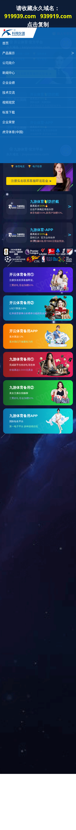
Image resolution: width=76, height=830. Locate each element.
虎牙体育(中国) (12, 132)
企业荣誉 (8, 122)
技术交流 (8, 92)
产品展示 (8, 53)
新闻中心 (8, 73)
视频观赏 (8, 102)
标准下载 (8, 112)
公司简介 (8, 63)
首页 (5, 43)
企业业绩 (8, 83)
